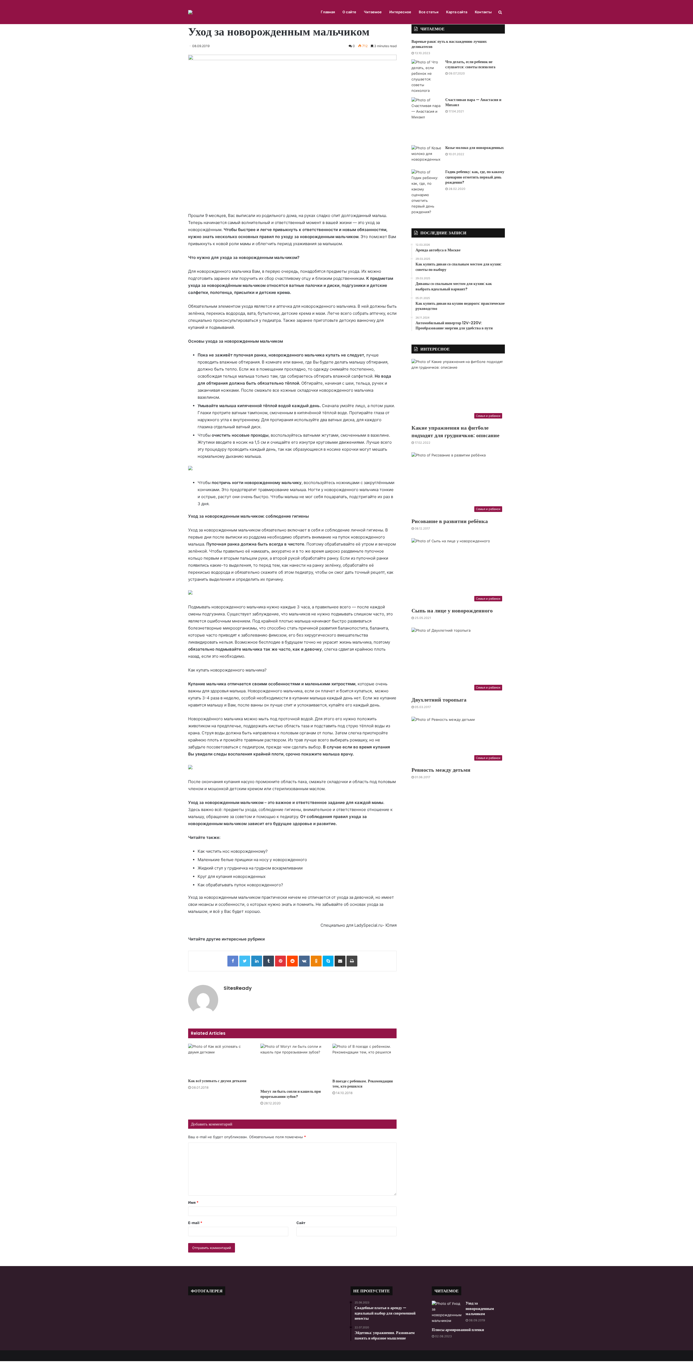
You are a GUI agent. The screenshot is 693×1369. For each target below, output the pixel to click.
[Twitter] (244, 961)
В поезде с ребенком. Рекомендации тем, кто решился (362, 1083)
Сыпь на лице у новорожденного (452, 610)
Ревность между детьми (440, 770)
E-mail (195, 1223)
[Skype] (328, 961)
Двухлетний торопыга (438, 699)
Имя (193, 1202)
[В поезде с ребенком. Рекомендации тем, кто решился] (364, 1060)
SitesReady (238, 988)
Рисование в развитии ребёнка (449, 521)
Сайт (300, 1223)
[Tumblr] (268, 961)
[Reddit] (292, 961)
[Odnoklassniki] (316, 961)
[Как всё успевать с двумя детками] (220, 1060)
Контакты (483, 12)
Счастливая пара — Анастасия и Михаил (473, 102)
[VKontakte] (304, 961)
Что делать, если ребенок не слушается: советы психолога (470, 64)
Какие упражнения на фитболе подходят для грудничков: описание (455, 431)
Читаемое (373, 12)
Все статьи (429, 12)
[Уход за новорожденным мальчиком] (447, 1312)
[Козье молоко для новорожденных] (426, 155)
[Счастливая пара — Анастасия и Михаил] (426, 119)
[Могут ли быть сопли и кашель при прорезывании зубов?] (292, 1065)
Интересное (400, 12)
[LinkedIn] (256, 961)
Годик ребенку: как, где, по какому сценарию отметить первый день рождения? (474, 177)
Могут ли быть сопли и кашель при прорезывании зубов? (290, 1094)
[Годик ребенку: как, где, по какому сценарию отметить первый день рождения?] (426, 192)
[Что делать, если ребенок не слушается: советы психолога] (426, 76)
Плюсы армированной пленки (458, 1329)
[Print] (351, 961)
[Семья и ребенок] (190, 12)
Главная (328, 12)
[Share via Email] (340, 961)
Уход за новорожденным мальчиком (480, 1308)
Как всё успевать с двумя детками (217, 1080)
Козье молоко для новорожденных (474, 147)
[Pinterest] (280, 961)
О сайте (349, 12)
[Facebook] (232, 961)
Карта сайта (456, 12)
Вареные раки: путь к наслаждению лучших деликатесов (449, 44)
